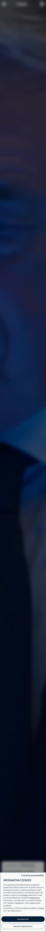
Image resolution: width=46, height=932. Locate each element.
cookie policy (35, 898)
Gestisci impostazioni (23, 926)
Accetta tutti (23, 919)
